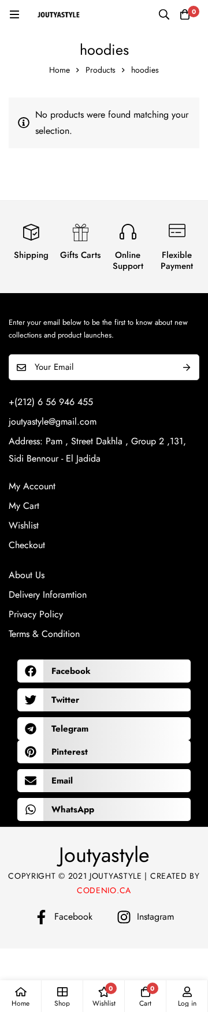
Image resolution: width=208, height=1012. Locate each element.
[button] (104, 671)
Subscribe (186, 367)
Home (59, 70)
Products (101, 70)
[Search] (164, 14)
